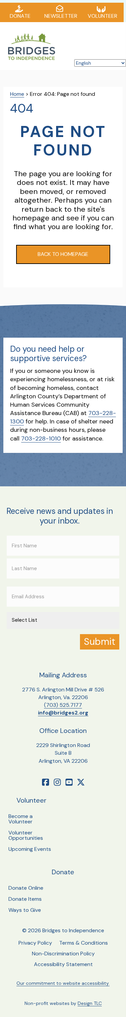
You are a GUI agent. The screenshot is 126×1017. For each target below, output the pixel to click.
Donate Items (25, 898)
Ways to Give (24, 909)
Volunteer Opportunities (25, 835)
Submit (99, 641)
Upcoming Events (29, 849)
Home (17, 93)
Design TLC (90, 1003)
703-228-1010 (41, 438)
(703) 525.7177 (63, 704)
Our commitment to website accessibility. (63, 983)
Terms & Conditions (83, 942)
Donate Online (25, 887)
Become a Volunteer (20, 819)
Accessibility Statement (63, 964)
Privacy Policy (35, 942)
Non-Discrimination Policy (63, 953)
